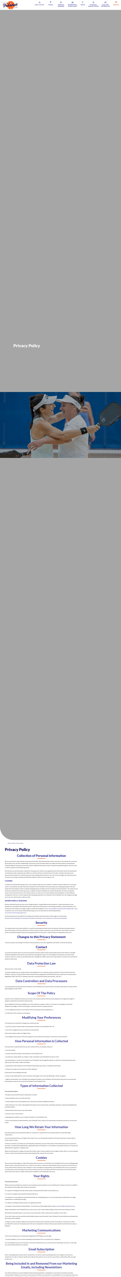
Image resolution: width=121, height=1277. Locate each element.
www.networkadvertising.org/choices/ (15, 912)
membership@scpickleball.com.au (65, 1206)
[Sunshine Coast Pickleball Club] (10, 5)
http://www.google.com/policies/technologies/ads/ (59, 908)
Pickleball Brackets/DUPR (93, 5)
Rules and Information (105, 5)
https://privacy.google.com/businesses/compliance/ (21, 918)
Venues (50, 5)
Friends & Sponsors (61, 5)
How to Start (39, 5)
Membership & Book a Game (72, 5)
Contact (116, 5)
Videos (83, 5)
